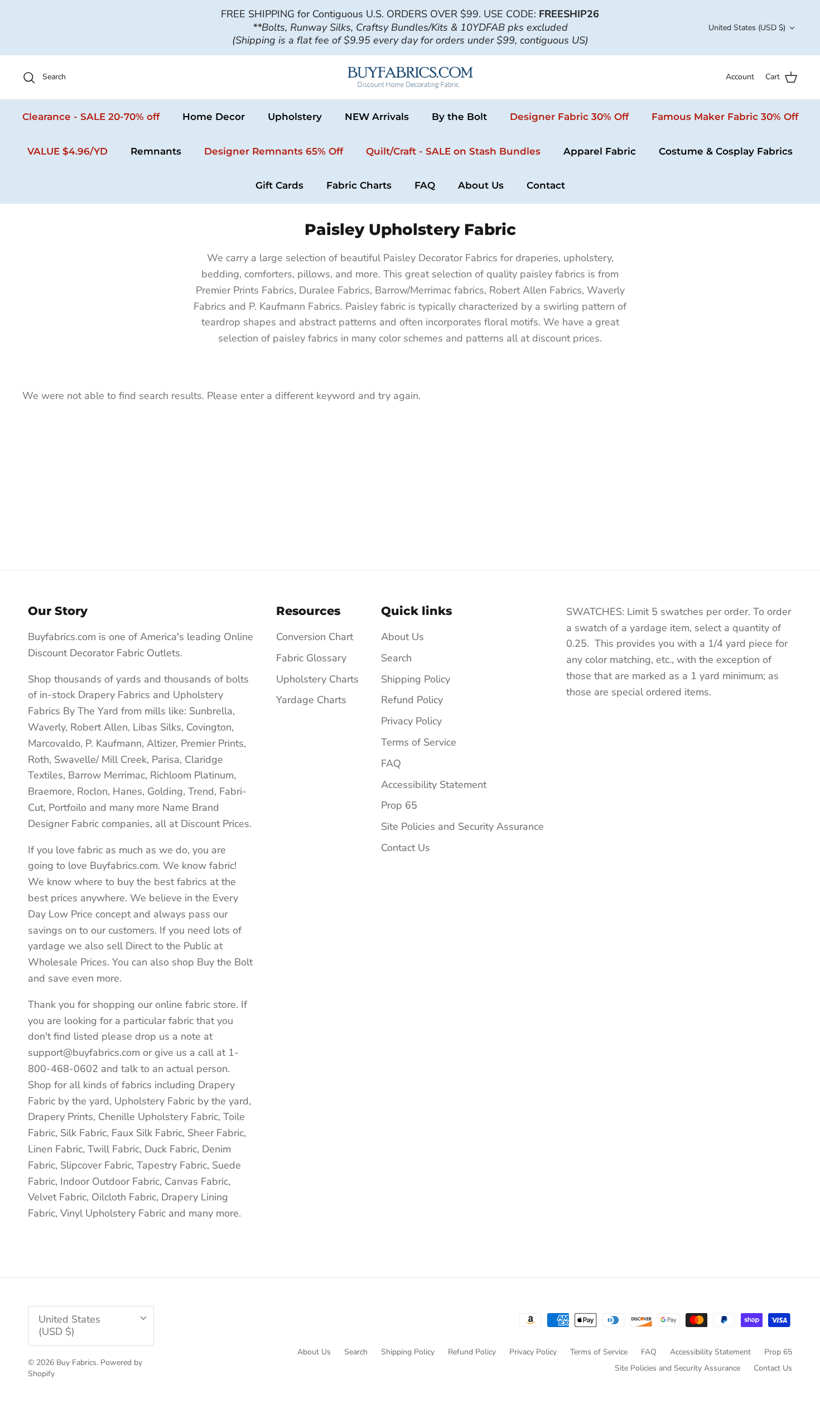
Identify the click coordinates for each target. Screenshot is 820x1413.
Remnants (156, 151)
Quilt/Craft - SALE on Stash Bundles (453, 151)
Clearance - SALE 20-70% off (91, 116)
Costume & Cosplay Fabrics (726, 151)
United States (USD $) (746, 27)
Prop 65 (399, 805)
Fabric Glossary (311, 658)
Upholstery (295, 116)
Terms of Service (418, 742)
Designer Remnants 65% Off (273, 151)
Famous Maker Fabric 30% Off (725, 116)
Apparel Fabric (599, 151)
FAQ (424, 185)
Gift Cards (279, 185)
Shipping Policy (415, 679)
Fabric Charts (359, 185)
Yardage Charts (311, 699)
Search (396, 658)
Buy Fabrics (76, 1362)
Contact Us (405, 847)
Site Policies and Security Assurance (462, 826)
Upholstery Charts (317, 679)
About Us (481, 185)
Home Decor (213, 116)
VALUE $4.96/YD (67, 151)
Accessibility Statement (433, 784)
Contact (546, 185)
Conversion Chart (314, 636)
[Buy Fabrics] (410, 77)
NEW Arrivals (377, 116)
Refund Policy (412, 699)
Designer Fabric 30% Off (569, 116)
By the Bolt (459, 116)
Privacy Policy (411, 721)
